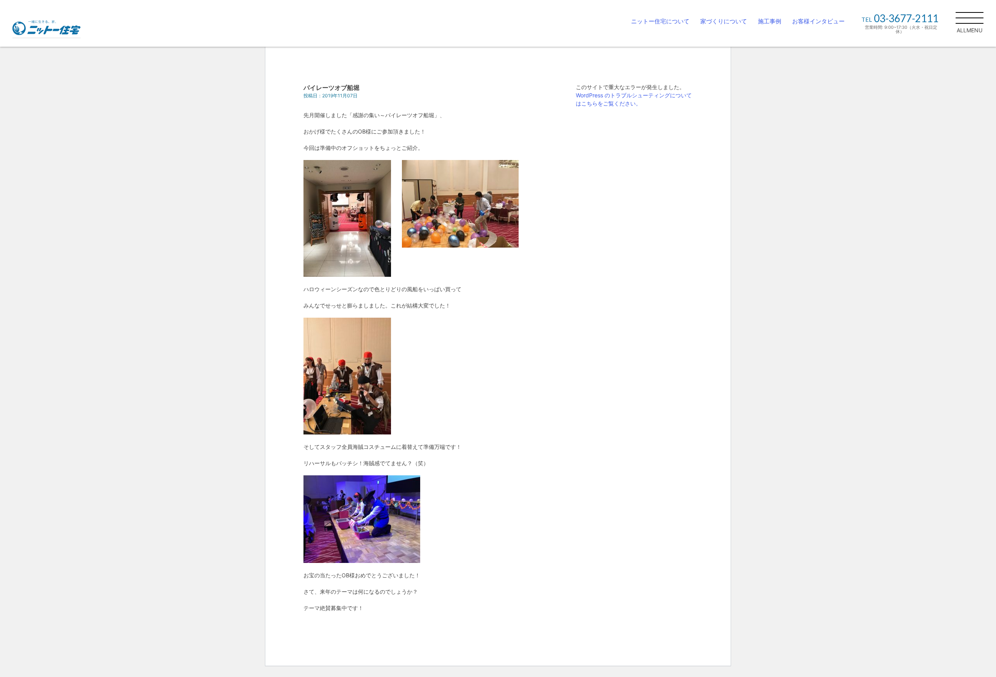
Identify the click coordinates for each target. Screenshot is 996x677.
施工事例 (769, 21)
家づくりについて (723, 21)
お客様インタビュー (818, 21)
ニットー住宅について (660, 21)
